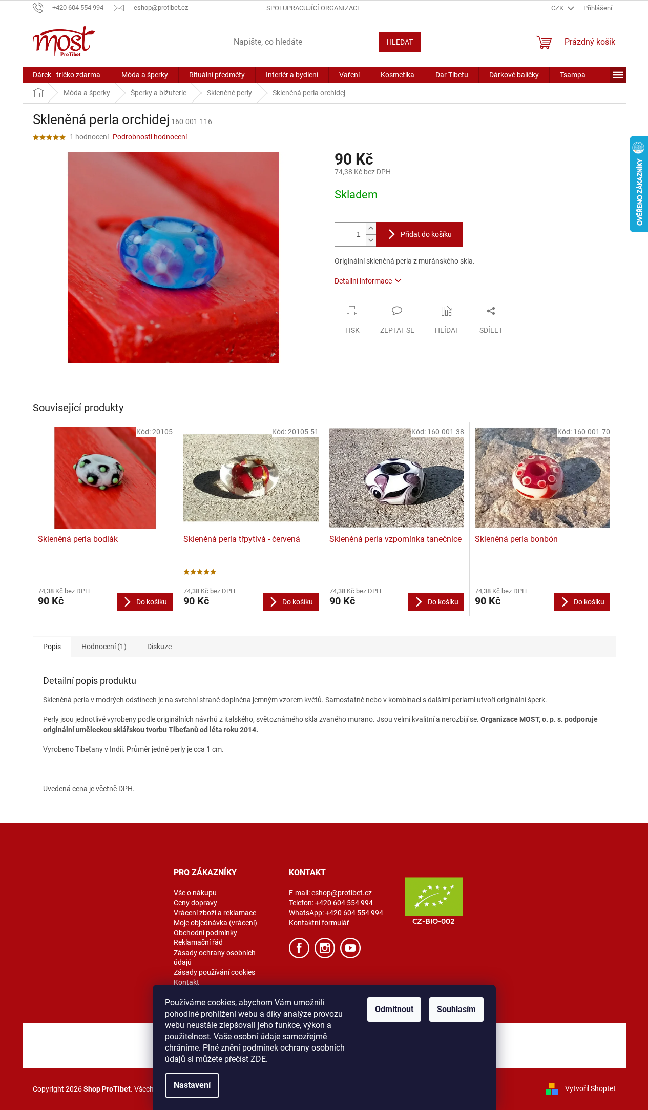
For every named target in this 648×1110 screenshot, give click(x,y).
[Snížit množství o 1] (371, 240)
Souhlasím (456, 1009)
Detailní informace (363, 281)
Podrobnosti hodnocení (150, 137)
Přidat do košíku (426, 234)
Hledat (400, 42)
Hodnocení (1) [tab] (104, 646)
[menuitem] (67, 75)
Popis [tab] (52, 646)
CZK (558, 8)
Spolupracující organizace (313, 8)
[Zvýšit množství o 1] (371, 228)
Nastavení (192, 1085)
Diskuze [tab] (159, 646)
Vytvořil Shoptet (590, 1088)
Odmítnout (394, 1009)
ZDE (258, 1059)
